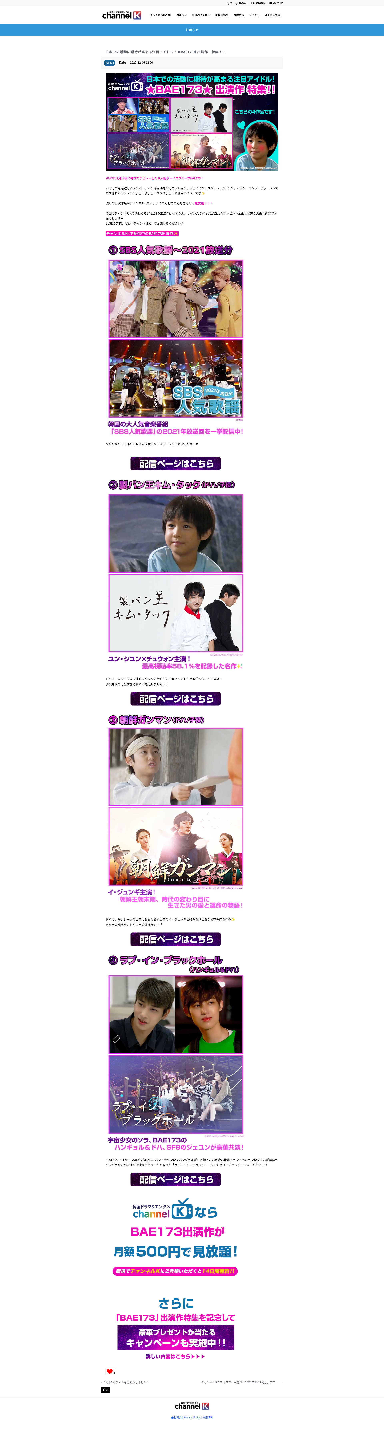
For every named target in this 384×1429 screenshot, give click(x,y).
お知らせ (192, 29)
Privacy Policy (192, 1417)
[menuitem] (229, 3)
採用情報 (208, 1417)
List (105, 1390)
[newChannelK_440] (121, 15)
